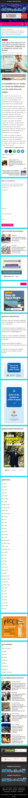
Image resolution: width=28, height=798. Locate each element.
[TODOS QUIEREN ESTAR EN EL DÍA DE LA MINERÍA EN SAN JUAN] (6, 238)
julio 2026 (3, 484)
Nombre (4, 208)
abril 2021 (4, 608)
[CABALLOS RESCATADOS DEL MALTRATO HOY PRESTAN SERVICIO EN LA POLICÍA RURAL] (6, 249)
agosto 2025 (4, 516)
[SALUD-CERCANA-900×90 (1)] (14, 80)
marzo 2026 (4, 495)
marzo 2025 (4, 531)
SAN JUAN (11, 154)
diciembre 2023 (5, 576)
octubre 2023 (4, 582)
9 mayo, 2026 (15, 242)
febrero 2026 (4, 498)
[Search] (26, 24)
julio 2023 (3, 591)
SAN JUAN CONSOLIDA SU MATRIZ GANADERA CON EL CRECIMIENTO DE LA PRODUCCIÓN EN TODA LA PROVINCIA (13, 322)
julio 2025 (3, 519)
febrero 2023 (4, 605)
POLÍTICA (3, 663)
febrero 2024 (4, 570)
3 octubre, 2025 (16, 253)
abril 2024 (4, 564)
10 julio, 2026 (15, 721)
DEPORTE (3, 651)
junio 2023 (4, 594)
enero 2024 (4, 573)
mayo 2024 (4, 561)
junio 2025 (4, 522)
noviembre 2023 (5, 579)
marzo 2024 (4, 567)
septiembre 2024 (5, 549)
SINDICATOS (4, 669)
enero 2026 (4, 501)
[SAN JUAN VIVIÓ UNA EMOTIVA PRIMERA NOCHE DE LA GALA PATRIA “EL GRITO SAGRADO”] (6, 728)
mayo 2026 (4, 490)
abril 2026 (4, 493)
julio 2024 (3, 555)
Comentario (4, 190)
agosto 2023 (4, 588)
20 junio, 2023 (12, 52)
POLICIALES (4, 40)
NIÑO (6, 154)
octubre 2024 (4, 546)
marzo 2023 (4, 603)
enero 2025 (4, 537)
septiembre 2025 (5, 513)
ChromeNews (21, 794)
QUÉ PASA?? (5, 52)
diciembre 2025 (5, 504)
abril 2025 (4, 528)
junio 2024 (4, 558)
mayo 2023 (4, 597)
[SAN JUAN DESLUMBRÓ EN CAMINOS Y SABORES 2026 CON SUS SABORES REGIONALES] (6, 717)
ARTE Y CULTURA (5, 648)
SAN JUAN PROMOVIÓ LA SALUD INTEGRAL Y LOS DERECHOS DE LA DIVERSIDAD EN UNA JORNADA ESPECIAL (19, 740)
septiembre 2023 (5, 585)
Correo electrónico (6, 214)
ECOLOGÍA (4, 654)
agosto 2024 (4, 552)
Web (2, 219)
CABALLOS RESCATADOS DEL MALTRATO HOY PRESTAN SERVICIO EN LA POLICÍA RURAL (19, 250)
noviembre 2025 (5, 507)
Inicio (3, 788)
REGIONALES (4, 666)
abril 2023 (4, 600)
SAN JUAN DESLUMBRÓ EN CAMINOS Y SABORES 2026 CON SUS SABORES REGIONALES (13, 344)
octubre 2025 (4, 510)
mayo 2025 (4, 525)
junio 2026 (4, 487)
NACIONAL (4, 657)
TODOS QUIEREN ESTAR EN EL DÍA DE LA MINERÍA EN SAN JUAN (19, 239)
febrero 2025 (4, 534)
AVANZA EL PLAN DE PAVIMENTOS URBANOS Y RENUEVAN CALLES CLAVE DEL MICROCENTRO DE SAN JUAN (13, 337)
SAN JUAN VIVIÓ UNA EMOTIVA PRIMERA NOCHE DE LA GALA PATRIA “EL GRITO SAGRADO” (12, 351)
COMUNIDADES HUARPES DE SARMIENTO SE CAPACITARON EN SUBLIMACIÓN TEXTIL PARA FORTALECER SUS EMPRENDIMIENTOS (13, 329)
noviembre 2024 (5, 543)
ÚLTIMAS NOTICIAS (6, 672)
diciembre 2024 (5, 540)
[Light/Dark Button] (23, 24)
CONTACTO (20, 791)
